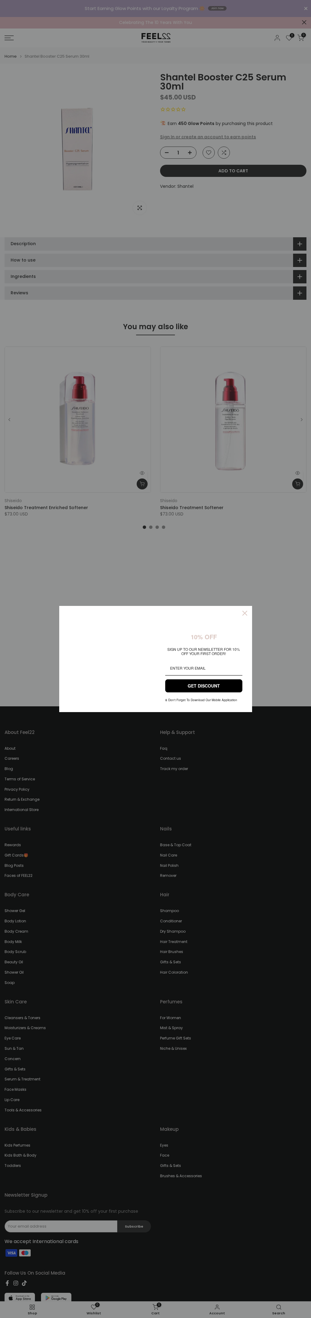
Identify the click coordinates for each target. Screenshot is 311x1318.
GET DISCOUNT (204, 686)
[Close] (245, 613)
